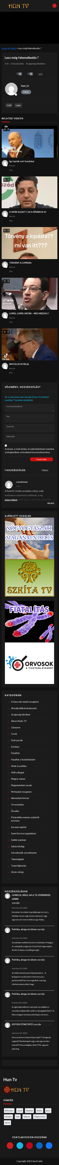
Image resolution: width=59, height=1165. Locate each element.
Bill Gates (9, 1110)
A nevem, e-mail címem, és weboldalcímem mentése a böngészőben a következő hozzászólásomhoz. (29, 451)
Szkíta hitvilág (17, 846)
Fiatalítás (15, 753)
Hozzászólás (41, 459)
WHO (7, 1122)
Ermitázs (15, 746)
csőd (9, 105)
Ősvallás (15, 811)
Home (4, 48)
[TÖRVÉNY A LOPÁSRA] (30, 243)
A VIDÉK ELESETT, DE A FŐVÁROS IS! (27, 212)
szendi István (22, 482)
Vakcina (26, 1116)
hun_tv (25, 85)
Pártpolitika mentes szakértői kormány (25, 819)
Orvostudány (17, 804)
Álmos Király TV (19, 721)
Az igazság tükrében (35, 63)
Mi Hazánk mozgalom (21, 791)
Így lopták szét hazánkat (21, 161)
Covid (14, 733)
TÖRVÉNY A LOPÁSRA (20, 262)
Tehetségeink (17, 859)
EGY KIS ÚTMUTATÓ (22, 1024)
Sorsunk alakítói (18, 827)
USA (18, 1116)
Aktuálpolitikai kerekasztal (24, 708)
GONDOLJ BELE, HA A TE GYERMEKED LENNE (31, 897)
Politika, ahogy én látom (24, 929)
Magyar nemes (18, 778)
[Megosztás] (40, 74)
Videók (12, 48)
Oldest (45, 470)
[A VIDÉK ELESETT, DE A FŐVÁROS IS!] (30, 192)
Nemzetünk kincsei (20, 798)
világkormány (40, 1116)
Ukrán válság (17, 872)
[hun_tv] (11, 89)
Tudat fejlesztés (18, 865)
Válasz (50, 503)
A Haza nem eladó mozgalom (25, 701)
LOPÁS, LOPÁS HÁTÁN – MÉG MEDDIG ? (29, 313)
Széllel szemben (18, 840)
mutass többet (11, 500)
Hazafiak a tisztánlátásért (23, 759)
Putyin (39, 1110)
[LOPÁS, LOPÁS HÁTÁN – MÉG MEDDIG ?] (30, 294)
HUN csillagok (17, 772)
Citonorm (15, 727)
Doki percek (17, 740)
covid (19, 1110)
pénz (48, 1110)
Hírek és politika (19, 766)
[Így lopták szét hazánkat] (30, 142)
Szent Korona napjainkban (23, 833)
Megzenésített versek (21, 785)
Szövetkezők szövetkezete (24, 852)
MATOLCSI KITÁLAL (19, 364)
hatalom (29, 1110)
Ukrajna (8, 1116)
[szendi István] (9, 485)
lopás (18, 105)
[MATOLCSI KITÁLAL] (30, 344)
